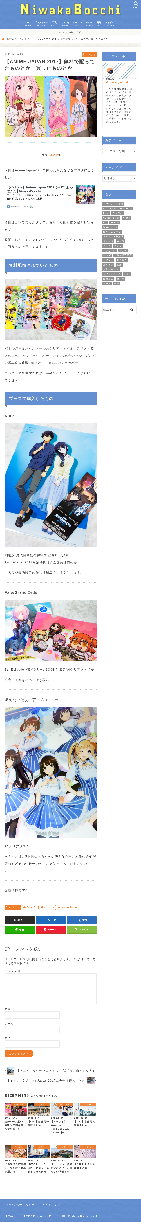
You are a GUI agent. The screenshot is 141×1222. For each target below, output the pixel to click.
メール (9, 1023)
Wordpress (110, 227)
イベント (65, 24)
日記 (99, 24)
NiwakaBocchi (48, 1216)
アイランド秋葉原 (113, 236)
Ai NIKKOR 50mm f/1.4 (117, 208)
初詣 (119, 264)
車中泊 (107, 283)
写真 (54, 24)
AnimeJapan (69, 907)
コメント (13, 971)
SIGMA (115, 222)
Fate (106, 213)
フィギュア (110, 24)
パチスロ (77, 24)
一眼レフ (108, 260)
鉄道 (116, 283)
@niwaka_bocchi (117, 82)
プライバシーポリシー (20, 1204)
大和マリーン (110, 269)
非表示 (54, 155)
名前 (8, 1009)
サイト (9, 1038)
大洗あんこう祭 (112, 274)
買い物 (120, 279)
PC (105, 222)
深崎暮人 (108, 279)
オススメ (108, 241)
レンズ (107, 255)
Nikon (126, 218)
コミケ (118, 246)
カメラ (89, 24)
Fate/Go (31, 907)
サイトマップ (51, 1204)
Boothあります (72, 32)
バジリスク (109, 250)
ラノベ (123, 250)
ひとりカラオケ (112, 232)
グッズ (107, 246)
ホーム (28, 24)
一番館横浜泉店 (123, 255)
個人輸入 (122, 260)
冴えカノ (108, 264)
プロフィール (41, 24)
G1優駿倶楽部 (111, 218)
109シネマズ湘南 (113, 203)
